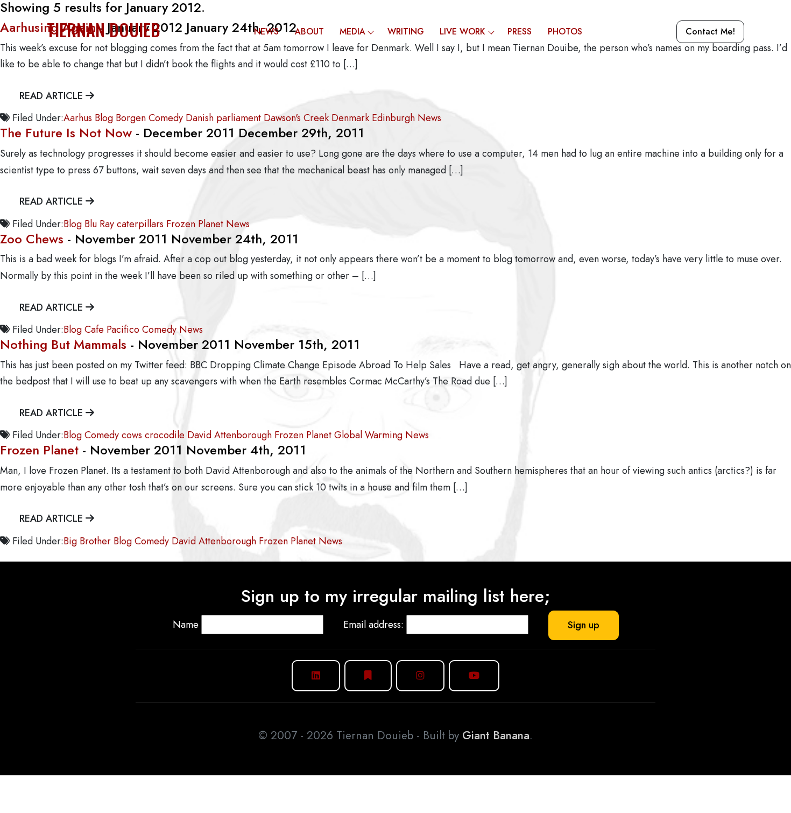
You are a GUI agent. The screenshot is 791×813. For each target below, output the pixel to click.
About (309, 31)
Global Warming (368, 435)
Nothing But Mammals (63, 344)
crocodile (165, 435)
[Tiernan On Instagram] (420, 675)
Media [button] (352, 31)
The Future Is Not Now (66, 132)
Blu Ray (99, 224)
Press (519, 31)
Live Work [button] (462, 31)
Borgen (131, 118)
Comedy (166, 118)
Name (186, 625)
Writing (405, 31)
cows (132, 435)
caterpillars (140, 224)
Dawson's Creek (296, 118)
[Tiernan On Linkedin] (316, 675)
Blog (104, 118)
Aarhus (77, 118)
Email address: (373, 625)
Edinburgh (393, 118)
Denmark (350, 118)
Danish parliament (223, 118)
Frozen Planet (194, 224)
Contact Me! (710, 31)
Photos (565, 31)
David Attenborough (229, 435)
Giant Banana (495, 735)
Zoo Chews (31, 238)
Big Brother (87, 541)
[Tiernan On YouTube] (474, 675)
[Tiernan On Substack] (368, 675)
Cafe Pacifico (111, 330)
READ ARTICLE (52, 96)
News (266, 31)
